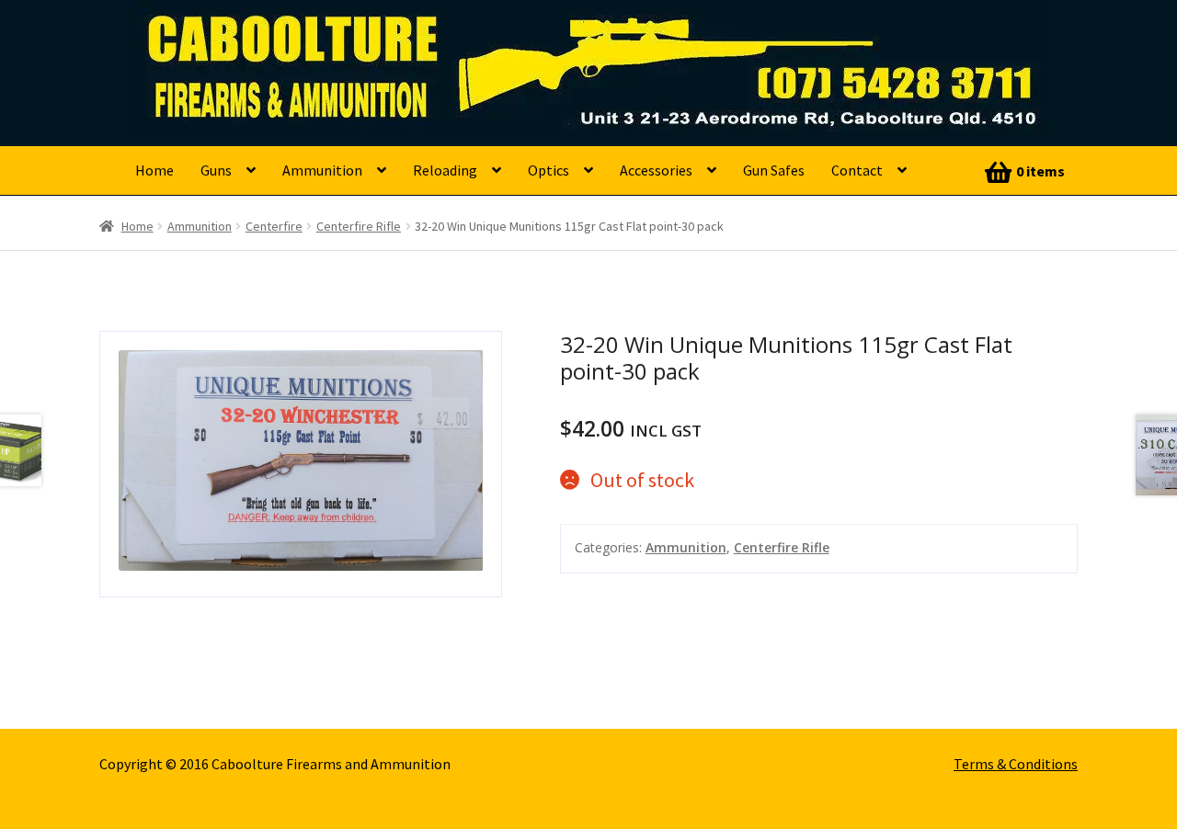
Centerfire (274, 226)
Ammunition (322, 170)
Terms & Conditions (1016, 764)
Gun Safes (774, 170)
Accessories (656, 170)
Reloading (445, 170)
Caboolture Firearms (262, 41)
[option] (301, 464)
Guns (216, 170)
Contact (857, 170)
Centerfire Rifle (358, 226)
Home (154, 170)
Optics (548, 170)
